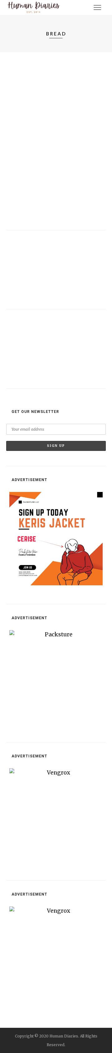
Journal (20, 70)
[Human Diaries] (33, 7)
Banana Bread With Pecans (41, 250)
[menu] (97, 7)
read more (21, 131)
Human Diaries (31, 88)
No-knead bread (27, 79)
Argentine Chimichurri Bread (43, 329)
